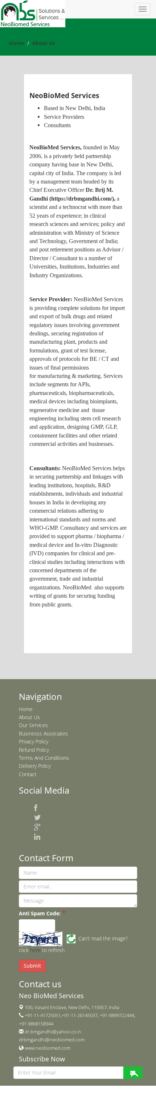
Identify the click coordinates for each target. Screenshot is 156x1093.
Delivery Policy (35, 765)
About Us (29, 717)
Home (16, 43)
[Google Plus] (37, 827)
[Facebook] (35, 808)
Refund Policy (34, 749)
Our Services (33, 725)
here (35, 950)
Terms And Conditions (44, 757)
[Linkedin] (37, 837)
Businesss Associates (43, 733)
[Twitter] (37, 817)
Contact (28, 774)
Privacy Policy (33, 741)
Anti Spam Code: (40, 913)
